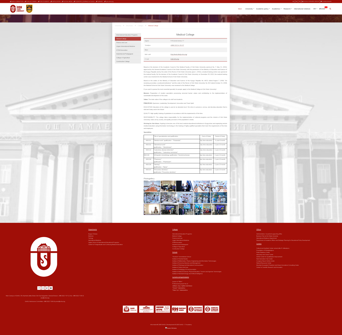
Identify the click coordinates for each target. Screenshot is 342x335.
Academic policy (262, 9)
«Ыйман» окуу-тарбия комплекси (182, 286)
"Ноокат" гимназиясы (178, 288)
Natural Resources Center (263, 263)
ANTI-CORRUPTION (17, 1)
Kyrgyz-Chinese (92, 234)
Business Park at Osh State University (267, 236)
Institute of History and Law (180, 267)
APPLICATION (56, 1)
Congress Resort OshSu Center (265, 261)
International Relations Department (266, 238)
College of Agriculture (123, 58)
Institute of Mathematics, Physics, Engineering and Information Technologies (194, 261)
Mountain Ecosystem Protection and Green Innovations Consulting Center (277, 265)
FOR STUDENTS (44, 1)
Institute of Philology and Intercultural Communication (187, 265)
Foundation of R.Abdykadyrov (265, 250)
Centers (258, 244)
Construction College (122, 61)
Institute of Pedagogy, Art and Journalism (184, 269)
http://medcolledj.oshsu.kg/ (179, 54)
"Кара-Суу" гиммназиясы (180, 290)
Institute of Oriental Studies (180, 259)
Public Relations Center (263, 252)
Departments (92, 229)
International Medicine (94, 240)
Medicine (90, 236)
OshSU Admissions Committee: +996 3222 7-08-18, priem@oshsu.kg (45, 301)
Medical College (121, 39)
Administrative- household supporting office (269, 234)
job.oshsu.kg (109, 1)
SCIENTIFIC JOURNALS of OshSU (85, 1)
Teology (90, 238)
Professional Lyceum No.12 (180, 283)
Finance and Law (121, 42)
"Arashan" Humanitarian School (181, 256)
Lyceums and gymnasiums (180, 277)
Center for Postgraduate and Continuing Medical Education (105, 244)
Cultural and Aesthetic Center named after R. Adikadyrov (272, 248)
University (249, 9)
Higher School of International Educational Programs (103, 242)
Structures (129, 25)
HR (314, 9)
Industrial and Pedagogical (124, 54)
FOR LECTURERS (31, 1)
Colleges (140, 25)
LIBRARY (100, 1)
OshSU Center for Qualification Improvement (269, 256)
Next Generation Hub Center (264, 259)
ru (296, 1)
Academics (276, 9)
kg (293, 1)
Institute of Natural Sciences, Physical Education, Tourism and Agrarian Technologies (196, 271)
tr (299, 1)
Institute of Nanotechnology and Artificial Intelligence (187, 273)
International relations (302, 9)
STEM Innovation (121, 50)
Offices (258, 229)
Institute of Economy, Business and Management (186, 263)
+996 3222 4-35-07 (177, 45)
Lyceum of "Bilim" (177, 281)
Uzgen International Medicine (125, 46)
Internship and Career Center (264, 254)
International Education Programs (127, 35)
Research (287, 9)
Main (240, 9)
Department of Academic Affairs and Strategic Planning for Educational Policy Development (283, 240)
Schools (174, 252)
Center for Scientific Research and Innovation (269, 267)
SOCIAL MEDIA (67, 1)
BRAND (322, 8)
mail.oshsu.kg (175, 59)
